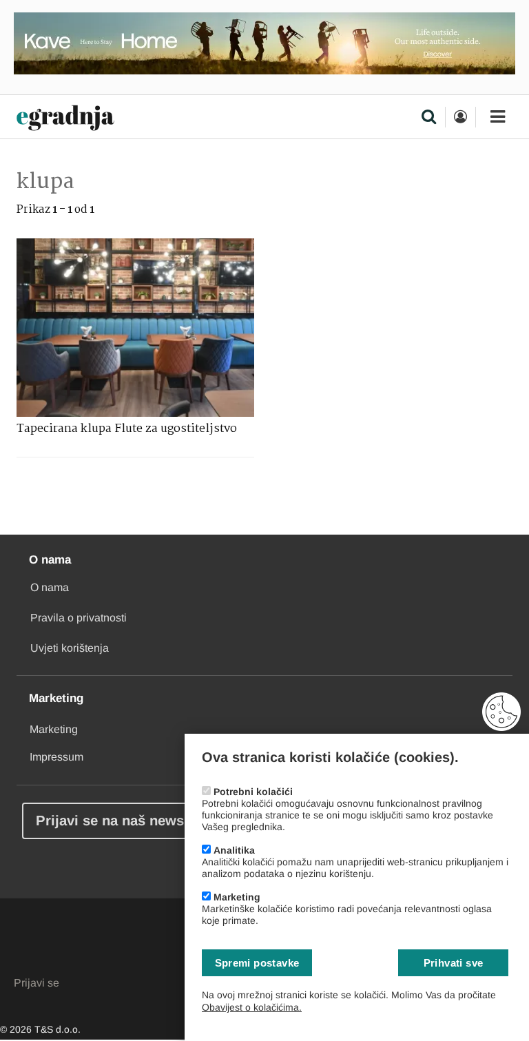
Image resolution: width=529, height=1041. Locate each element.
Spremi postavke (257, 963)
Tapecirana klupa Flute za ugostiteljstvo (127, 429)
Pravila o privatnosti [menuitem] (78, 617)
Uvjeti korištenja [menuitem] (69, 648)
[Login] (460, 117)
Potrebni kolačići (253, 791)
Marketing (237, 897)
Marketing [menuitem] (54, 729)
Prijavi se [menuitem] (36, 983)
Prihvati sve (454, 963)
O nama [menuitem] (49, 587)
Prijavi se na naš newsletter (127, 820)
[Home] (65, 118)
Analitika (234, 850)
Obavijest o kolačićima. (252, 1007)
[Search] (428, 118)
